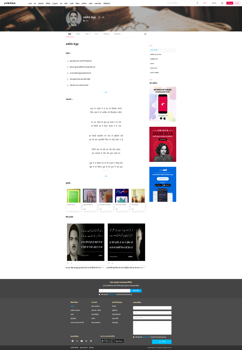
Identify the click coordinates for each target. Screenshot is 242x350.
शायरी (71, 3)
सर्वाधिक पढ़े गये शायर (155, 55)
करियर (93, 318)
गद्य (61, 3)
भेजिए (163, 342)
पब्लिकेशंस (106, 3)
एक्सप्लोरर (98, 3)
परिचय (78, 34)
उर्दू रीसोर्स (73, 318)
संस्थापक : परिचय (96, 310)
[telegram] (90, 340)
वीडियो (48, 3)
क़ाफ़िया (84, 3)
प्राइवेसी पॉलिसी (74, 347)
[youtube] (81, 340)
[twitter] (77, 340)
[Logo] (9, 3)
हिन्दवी (114, 306)
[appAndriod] (106, 341)
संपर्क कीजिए (95, 314)
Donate (237, 3)
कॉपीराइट (91, 347)
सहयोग (72, 306)
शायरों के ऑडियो (154, 73)
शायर (30, 3)
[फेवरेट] (99, 17)
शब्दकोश (41, 3)
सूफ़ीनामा (114, 310)
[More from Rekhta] (222, 3)
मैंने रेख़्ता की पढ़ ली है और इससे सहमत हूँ (116, 294)
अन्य (113, 3)
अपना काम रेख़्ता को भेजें (77, 322)
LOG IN (214, 3)
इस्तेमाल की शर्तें (83, 347)
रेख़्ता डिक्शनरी (116, 314)
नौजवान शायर (153, 68)
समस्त (106, 92)
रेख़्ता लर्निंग (115, 318)
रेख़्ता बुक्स (115, 322)
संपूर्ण (69, 34)
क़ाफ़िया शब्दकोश (75, 310)
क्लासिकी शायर (154, 59)
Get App (230, 3)
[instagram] (86, 340)
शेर (97, 34)
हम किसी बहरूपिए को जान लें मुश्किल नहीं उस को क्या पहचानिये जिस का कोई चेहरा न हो (133, 268)
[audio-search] (197, 3)
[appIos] (118, 341)
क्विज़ (77, 3)
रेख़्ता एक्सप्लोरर (95, 322)
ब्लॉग (65, 3)
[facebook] (72, 340)
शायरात (152, 64)
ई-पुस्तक (106, 34)
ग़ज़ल (87, 34)
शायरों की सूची (153, 50)
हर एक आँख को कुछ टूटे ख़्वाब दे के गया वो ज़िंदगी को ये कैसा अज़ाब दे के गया (89, 268)
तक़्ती (90, 3)
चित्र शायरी (117, 34)
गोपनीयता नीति (112, 294)
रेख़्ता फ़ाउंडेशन (95, 306)
